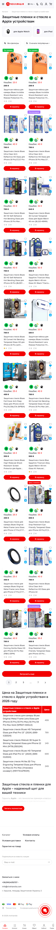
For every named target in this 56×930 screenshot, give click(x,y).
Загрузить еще (27, 674)
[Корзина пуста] (50, 4)
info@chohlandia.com (11, 886)
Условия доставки (11, 840)
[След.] (45, 682)
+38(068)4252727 (9, 882)
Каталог (6, 834)
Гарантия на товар (11, 846)
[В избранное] (25, 53)
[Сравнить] (25, 64)
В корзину (14, 107)
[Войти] (46, 4)
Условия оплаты (31, 834)
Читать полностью (13, 808)
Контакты (30, 840)
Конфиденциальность (29, 908)
